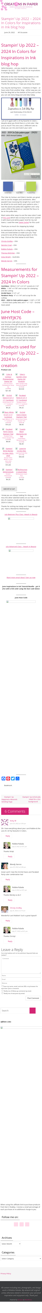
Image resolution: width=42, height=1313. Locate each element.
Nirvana (20, 1299)
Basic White (19, 192)
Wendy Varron (6, 260)
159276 (8, 422)
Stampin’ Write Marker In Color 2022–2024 (8, 458)
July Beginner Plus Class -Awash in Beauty (21, 514)
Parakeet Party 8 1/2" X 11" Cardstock (21, 402)
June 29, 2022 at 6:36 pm (18, 866)
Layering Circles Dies (21, 452)
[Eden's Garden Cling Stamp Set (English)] (21, 381)
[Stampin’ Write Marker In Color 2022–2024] (8, 455)
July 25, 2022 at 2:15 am (17, 910)
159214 (21, 422)
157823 (21, 386)
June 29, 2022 (9, 32)
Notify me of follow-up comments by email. (18, 990)
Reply (8, 835)
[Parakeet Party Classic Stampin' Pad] (8, 433)
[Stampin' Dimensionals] (8, 471)
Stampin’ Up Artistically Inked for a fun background (31, 798)
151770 (21, 454)
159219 (8, 462)
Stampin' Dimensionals (8, 474)
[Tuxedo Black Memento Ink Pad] (21, 436)
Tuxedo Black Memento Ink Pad (21, 438)
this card (6, 217)
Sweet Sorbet (24, 222)
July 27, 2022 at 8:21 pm (20, 930)
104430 (8, 477)
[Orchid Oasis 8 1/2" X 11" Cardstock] (8, 399)
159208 (8, 439)
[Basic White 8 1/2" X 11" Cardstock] (8, 416)
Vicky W (13, 820)
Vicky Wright (6, 256)
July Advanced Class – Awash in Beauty (21, 546)
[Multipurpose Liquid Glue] (21, 471)
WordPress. (28, 1299)
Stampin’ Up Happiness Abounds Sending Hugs (9, 798)
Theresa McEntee (8, 252)
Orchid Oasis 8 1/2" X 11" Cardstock (8, 402)
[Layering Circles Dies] (21, 450)
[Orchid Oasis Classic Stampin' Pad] (21, 416)
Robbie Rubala (7, 248)
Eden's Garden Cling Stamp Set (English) (21, 384)
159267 (8, 405)
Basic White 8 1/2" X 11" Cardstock (8, 419)
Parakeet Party (31, 192)
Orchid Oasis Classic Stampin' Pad (21, 419)
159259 (21, 405)
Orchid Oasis (8, 192)
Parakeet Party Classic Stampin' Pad (8, 436)
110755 (21, 477)
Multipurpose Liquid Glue (21, 474)
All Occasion (22, 32)
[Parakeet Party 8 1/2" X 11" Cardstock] (21, 399)
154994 (8, 388)
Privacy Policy (6, 1272)
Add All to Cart (9, 488)
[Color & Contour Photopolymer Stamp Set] (8, 381)
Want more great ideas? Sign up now (21, 577)
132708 (21, 441)
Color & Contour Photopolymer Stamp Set (8, 384)
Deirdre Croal (6, 244)
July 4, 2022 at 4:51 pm (19, 845)
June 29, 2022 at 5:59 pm (18, 822)
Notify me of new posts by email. (14, 992)
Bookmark (8, 785)
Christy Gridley (7, 241)
